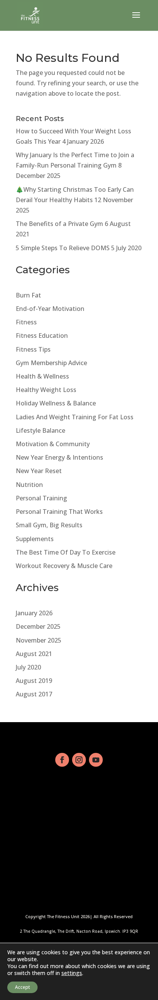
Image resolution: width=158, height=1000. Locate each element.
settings (71, 973)
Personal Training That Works (59, 511)
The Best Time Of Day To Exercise (65, 552)
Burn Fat (28, 295)
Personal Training (41, 498)
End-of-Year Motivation (50, 308)
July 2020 (28, 667)
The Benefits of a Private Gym (59, 223)
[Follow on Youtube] (96, 760)
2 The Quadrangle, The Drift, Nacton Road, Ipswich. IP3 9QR (79, 931)
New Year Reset (39, 471)
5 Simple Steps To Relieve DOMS (63, 248)
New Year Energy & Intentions (59, 457)
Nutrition (29, 484)
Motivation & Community (53, 444)
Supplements (35, 539)
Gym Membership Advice (51, 363)
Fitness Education (42, 335)
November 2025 (38, 640)
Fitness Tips (33, 349)
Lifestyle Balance (40, 430)
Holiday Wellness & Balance (56, 403)
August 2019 (34, 680)
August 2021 (34, 654)
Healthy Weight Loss (46, 389)
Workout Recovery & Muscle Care (64, 565)
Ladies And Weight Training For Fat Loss (74, 417)
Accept (22, 987)
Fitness (26, 322)
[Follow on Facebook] (62, 760)
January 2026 (34, 613)
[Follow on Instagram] (79, 760)
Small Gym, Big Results (49, 525)
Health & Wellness (42, 376)
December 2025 (38, 626)
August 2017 (34, 694)
